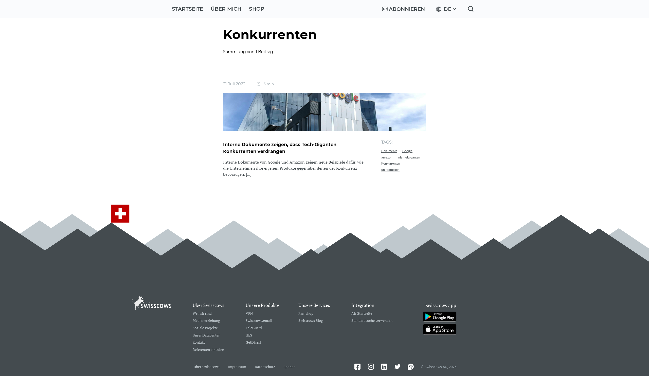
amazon (386, 157)
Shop (256, 9)
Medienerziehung (206, 321)
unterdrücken (390, 170)
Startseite (187, 9)
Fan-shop (305, 313)
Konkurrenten (390, 163)
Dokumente (389, 151)
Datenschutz (265, 367)
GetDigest (253, 342)
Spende (289, 367)
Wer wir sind (202, 313)
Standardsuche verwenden (371, 321)
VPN (249, 313)
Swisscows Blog (310, 321)
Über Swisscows (207, 367)
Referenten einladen (208, 350)
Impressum (237, 367)
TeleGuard (254, 328)
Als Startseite (361, 313)
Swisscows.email (259, 321)
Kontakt (199, 342)
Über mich (226, 9)
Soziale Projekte (205, 328)
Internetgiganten (409, 157)
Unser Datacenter (206, 335)
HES (249, 335)
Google (407, 151)
